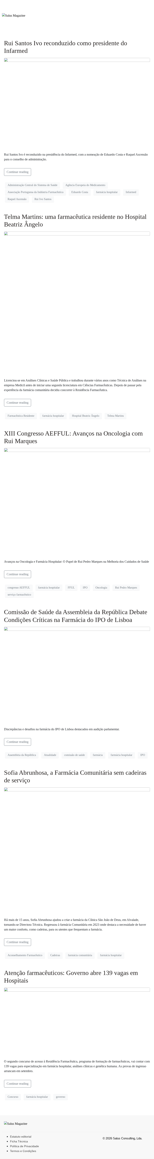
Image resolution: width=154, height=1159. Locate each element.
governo (60, 1096)
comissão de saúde (74, 755)
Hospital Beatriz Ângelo (85, 415)
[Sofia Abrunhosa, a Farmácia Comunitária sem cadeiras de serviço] (77, 850)
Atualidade (50, 755)
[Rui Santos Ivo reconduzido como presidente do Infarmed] (77, 103)
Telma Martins (115, 415)
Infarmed (131, 192)
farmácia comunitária (80, 955)
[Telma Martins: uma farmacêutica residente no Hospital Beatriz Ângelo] (77, 302)
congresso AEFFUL (19, 587)
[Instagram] (131, 11)
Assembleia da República (22, 755)
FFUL (71, 587)
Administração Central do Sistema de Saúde (32, 185)
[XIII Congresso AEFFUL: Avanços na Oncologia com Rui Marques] (77, 501)
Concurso (13, 1096)
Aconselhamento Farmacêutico (25, 955)
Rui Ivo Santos (42, 199)
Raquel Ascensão (17, 199)
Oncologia (101, 587)
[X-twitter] (145, 11)
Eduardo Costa (79, 192)
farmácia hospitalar (107, 192)
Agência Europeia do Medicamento (85, 185)
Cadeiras (55, 955)
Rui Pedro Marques (126, 587)
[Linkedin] (145, 22)
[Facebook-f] (117, 11)
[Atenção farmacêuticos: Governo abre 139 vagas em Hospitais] (77, 1021)
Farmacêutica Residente (21, 415)
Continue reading (17, 172)
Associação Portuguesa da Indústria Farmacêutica (35, 192)
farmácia (98, 755)
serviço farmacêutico (19, 594)
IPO (85, 587)
